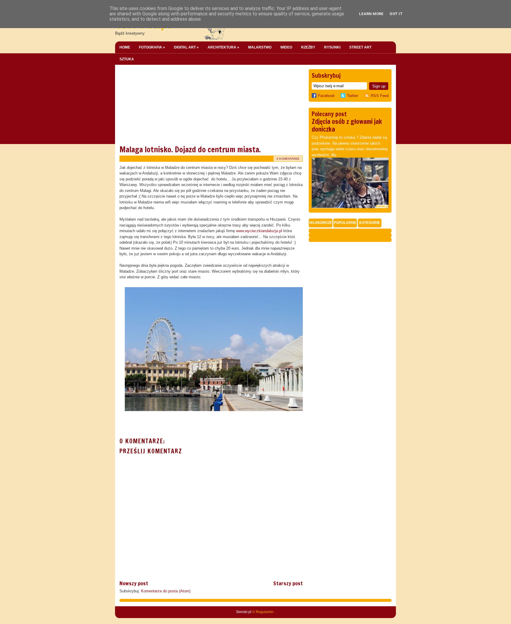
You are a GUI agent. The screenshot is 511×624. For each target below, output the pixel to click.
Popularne (345, 223)
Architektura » (223, 47)
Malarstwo (259, 47)
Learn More (371, 14)
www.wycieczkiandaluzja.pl (259, 231)
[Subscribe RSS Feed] (368, 95)
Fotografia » (152, 47)
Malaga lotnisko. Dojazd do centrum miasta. (190, 149)
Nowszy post (133, 583)
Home (124, 47)
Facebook (326, 95)
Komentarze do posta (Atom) (165, 591)
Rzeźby (308, 47)
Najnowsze (320, 223)
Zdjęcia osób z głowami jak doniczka (347, 125)
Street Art (360, 47)
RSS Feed (380, 95)
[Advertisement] (163, 106)
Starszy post (288, 583)
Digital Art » (186, 47)
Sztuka (126, 59)
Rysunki (332, 47)
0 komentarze (288, 158)
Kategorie (369, 223)
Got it (396, 14)
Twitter (352, 95)
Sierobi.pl (243, 612)
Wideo (286, 47)
